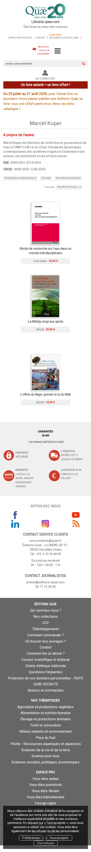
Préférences (31, 838)
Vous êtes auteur (45, 779)
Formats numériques (68, 178)
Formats (46, 178)
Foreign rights (45, 803)
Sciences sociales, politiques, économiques (45, 762)
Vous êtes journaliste (45, 785)
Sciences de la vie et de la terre (45, 750)
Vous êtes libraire (45, 791)
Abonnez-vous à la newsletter (43, 50)
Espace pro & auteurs (20, 37)
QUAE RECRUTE (45, 684)
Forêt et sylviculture (45, 725)
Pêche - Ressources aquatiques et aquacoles (45, 744)
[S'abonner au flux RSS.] (75, 523)
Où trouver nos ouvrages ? (45, 641)
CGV (45, 623)
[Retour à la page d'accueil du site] (45, 11)
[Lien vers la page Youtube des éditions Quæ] (75, 514)
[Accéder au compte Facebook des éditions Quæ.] (15, 514)
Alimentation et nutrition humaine (46, 713)
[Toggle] (57, 51)
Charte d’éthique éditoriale (45, 666)
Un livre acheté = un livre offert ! (45, 85)
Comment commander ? (45, 635)
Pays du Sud (45, 738)
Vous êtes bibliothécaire (45, 797)
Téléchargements (45, 629)
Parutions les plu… (68, 186)
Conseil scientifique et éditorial (45, 660)
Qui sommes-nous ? (45, 610)
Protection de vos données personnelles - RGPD (45, 678)
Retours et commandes (46, 690)
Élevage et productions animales (45, 719)
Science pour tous (45, 756)
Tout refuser (45, 843)
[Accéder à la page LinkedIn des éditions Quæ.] (15, 523)
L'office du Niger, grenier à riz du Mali (45, 394)
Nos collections (45, 616)
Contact (40, 37)
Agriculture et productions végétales (45, 707)
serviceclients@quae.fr (46, 540)
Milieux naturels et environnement (45, 731)
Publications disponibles (19, 178)
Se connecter (45, 78)
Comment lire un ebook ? (46, 653)
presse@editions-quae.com (45, 582)
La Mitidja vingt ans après (45, 321)
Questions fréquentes (46, 672)
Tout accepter (59, 838)
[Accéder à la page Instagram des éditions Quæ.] (45, 523)
